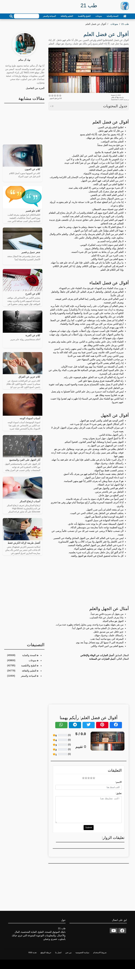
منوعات (98, 16)
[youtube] (114, 930)
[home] (124, 16)
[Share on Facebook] (116, 725)
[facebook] (122, 930)
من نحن (68, 952)
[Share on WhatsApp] (61, 725)
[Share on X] (89, 725)
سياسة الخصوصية (82, 952)
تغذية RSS (32, 952)
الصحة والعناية (112, 16)
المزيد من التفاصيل (35, 88)
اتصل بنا (58, 952)
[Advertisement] (88, 578)
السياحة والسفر (49, 16)
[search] (11, 16)
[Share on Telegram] (75, 725)
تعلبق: (119, 793)
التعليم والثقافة (67, 16)
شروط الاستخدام (100, 952)
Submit (88, 827)
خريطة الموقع (46, 952)
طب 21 (125, 24)
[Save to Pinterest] (102, 725)
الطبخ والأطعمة (84, 16)
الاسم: (118, 782)
